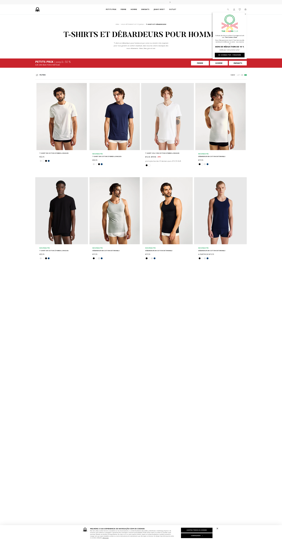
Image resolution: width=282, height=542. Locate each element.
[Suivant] (170, 2)
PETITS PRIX (111, 9)
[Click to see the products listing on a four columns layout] (242, 75)
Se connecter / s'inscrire (229, 55)
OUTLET (172, 9)
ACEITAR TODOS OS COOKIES (197, 530)
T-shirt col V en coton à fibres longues (162, 153)
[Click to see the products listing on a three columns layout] (245, 75)
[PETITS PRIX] (141, 63)
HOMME (134, 9)
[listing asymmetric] (238, 75)
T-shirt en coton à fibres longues (54, 153)
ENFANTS (145, 9)
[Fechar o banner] (217, 528)
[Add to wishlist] (38, 86)
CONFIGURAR (195, 535)
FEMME (123, 9)
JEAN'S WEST (159, 9)
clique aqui (106, 538)
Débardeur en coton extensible (211, 156)
